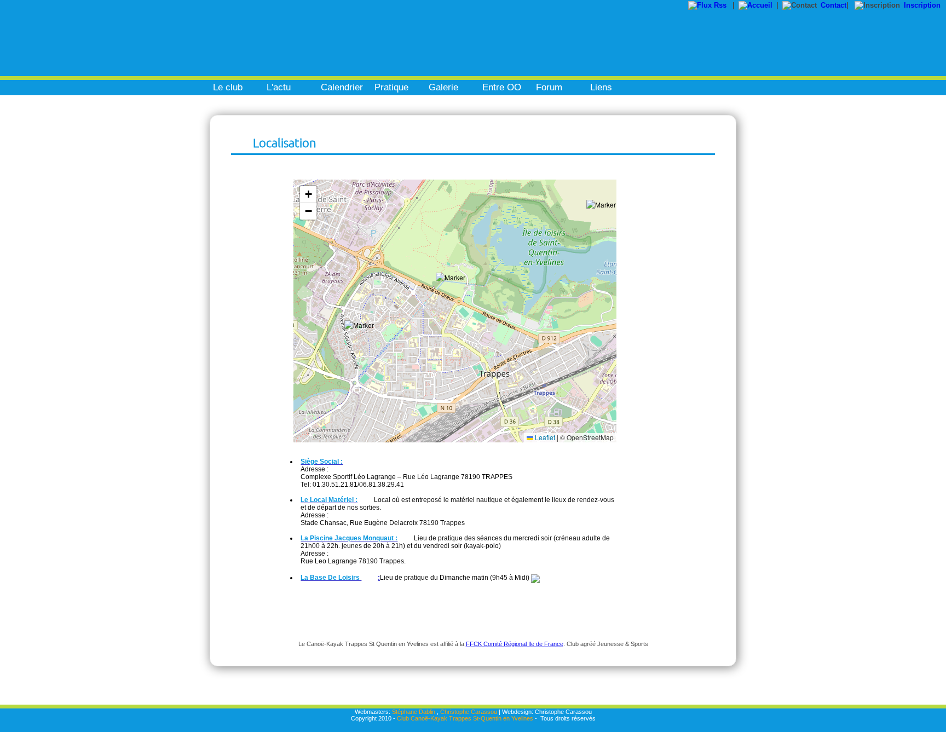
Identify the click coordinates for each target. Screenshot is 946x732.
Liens (601, 87)
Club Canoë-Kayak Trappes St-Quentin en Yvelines (465, 718)
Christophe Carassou (468, 711)
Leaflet (544, 437)
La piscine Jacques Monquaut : (349, 538)
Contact (833, 5)
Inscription (922, 5)
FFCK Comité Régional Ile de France (514, 644)
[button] (363, 339)
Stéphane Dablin (413, 711)
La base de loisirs (331, 577)
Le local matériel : (329, 500)
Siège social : (322, 461)
